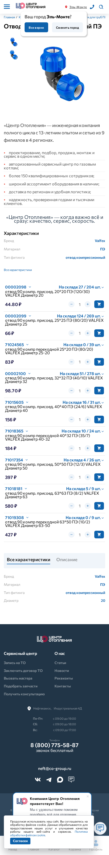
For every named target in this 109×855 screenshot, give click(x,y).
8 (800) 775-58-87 (54, 745)
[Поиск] (101, 6)
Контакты (63, 686)
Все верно (36, 27)
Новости (62, 670)
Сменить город (67, 27)
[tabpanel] (62, 75)
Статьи (60, 662)
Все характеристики (18, 269)
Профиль (95, 849)
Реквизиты (64, 678)
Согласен (20, 841)
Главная (9, 17)
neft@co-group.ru (54, 768)
